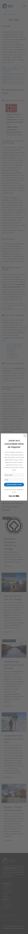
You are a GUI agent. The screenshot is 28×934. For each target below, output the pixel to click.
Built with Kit (14, 496)
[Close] (25, 435)
